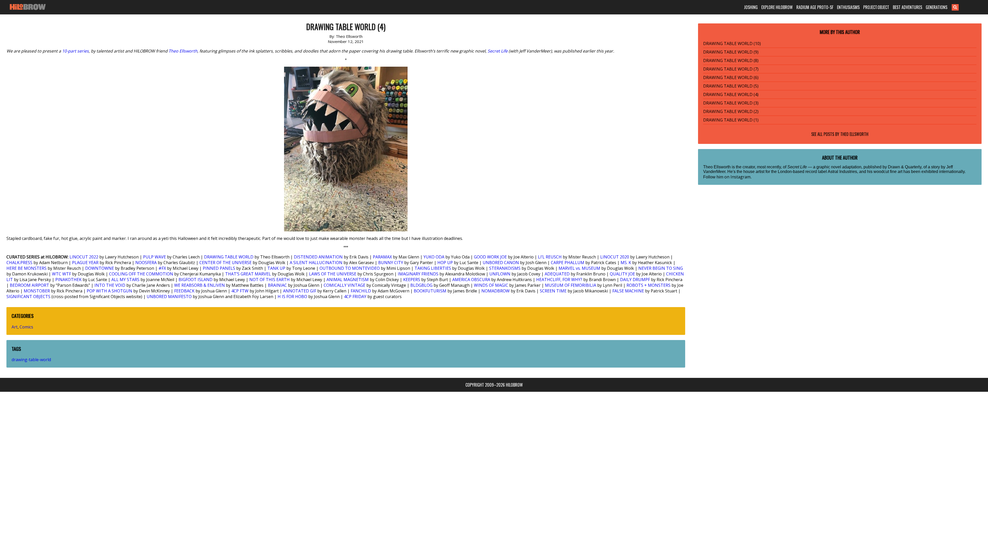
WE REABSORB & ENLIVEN (199, 285)
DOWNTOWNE (99, 268)
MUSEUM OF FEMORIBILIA (570, 285)
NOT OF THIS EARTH (269, 279)
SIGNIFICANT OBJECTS (28, 296)
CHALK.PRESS (19, 262)
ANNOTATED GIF (299, 291)
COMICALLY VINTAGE (344, 285)
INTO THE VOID (109, 285)
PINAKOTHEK (68, 279)
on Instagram (737, 177)
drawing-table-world (31, 359)
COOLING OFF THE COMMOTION (141, 274)
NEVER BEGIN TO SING (660, 268)
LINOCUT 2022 (83, 257)
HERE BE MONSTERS (26, 268)
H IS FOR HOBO (292, 296)
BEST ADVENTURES (907, 7)
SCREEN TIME (553, 291)
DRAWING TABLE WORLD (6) (730, 77)
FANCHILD (361, 291)
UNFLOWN (499, 274)
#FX (162, 268)
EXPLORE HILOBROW (777, 7)
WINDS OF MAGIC (491, 285)
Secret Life (498, 51)
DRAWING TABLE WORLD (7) (730, 69)
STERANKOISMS (505, 268)
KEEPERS (411, 279)
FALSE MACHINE (628, 291)
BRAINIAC (277, 285)
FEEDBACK (184, 291)
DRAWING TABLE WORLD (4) (730, 94)
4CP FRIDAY (355, 296)
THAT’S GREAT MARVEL (248, 274)
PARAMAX (382, 257)
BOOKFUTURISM (430, 291)
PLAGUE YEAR (85, 262)
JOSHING (751, 7)
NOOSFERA (146, 262)
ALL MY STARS (125, 279)
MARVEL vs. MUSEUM (579, 268)
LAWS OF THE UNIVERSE (332, 274)
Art (14, 327)
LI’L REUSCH (550, 257)
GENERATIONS (936, 7)
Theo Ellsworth (183, 51)
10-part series (75, 51)
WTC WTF (61, 274)
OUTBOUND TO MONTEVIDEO (350, 268)
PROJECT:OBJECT (876, 7)
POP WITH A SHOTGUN (109, 291)
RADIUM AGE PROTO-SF (814, 7)
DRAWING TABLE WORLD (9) (730, 52)
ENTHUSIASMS (848, 7)
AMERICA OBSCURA (471, 279)
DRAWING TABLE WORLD (228, 257)
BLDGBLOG (421, 285)
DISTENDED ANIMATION (318, 257)
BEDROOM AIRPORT (29, 285)
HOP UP (445, 262)
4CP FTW (240, 291)
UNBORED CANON (501, 262)
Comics (26, 327)
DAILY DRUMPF (635, 279)
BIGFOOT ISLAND (196, 279)
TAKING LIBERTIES (432, 268)
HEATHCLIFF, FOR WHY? (559, 279)
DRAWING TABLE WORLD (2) (730, 111)
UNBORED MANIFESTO (169, 296)
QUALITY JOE (622, 274)
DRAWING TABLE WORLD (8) (730, 60)
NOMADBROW (495, 291)
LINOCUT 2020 (614, 257)
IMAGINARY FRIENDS (418, 274)
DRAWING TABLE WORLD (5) (730, 86)
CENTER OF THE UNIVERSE (225, 262)
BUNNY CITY (390, 262)
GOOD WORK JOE (490, 257)
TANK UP (276, 268)
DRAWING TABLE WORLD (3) (730, 103)
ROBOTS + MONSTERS (649, 285)
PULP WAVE (154, 257)
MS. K (626, 262)
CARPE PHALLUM (567, 262)
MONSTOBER (37, 291)
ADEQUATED (557, 274)
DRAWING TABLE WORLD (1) (730, 120)
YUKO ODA (434, 257)
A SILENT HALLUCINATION (316, 262)
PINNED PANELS (219, 268)
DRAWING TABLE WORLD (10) (732, 43)
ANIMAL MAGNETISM (348, 279)
